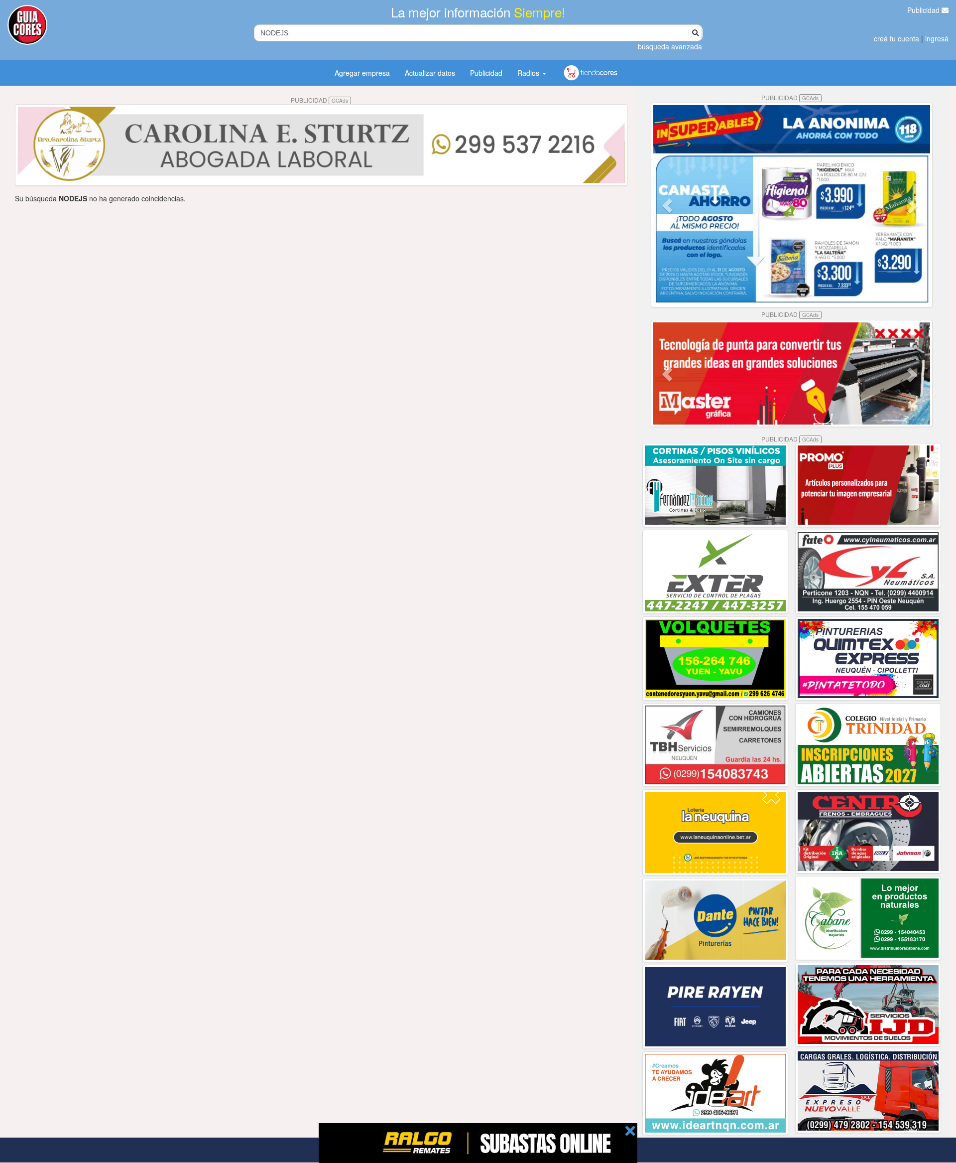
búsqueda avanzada (670, 46)
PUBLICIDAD (319, 100)
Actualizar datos (430, 73)
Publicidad (924, 10)
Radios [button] (529, 73)
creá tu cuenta (896, 38)
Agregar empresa (362, 73)
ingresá (937, 38)
